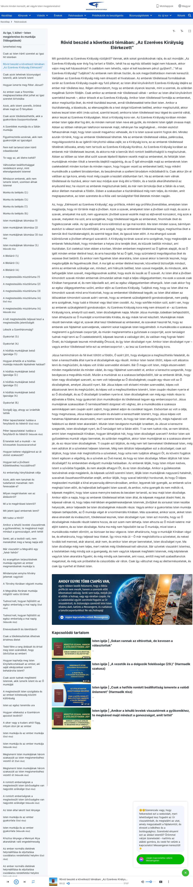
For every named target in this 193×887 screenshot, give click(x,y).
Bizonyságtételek (139, 15)
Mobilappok (166, 6)
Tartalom (59, 31)
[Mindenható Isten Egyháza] (96, 6)
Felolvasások (75, 15)
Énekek (58, 15)
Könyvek (23, 15)
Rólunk (181, 15)
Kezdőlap (7, 15)
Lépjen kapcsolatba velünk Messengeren (159, 859)
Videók (41, 15)
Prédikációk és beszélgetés (107, 15)
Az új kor (163, 15)
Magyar (186, 6)
